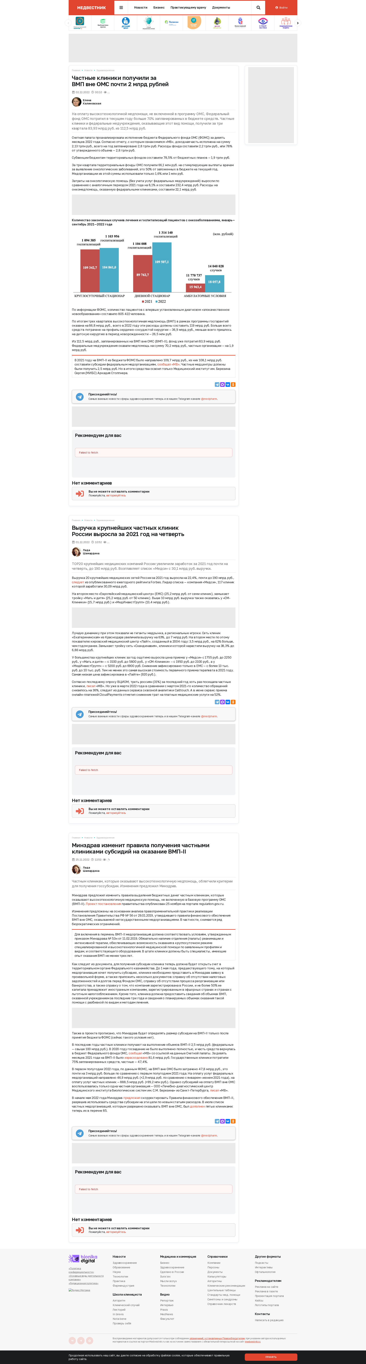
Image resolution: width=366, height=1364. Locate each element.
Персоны (213, 1267)
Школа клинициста (127, 1294)
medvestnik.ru (253, 1341)
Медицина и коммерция (178, 1256)
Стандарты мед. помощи (223, 1294)
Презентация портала (269, 1295)
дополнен (197, 1106)
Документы (221, 7)
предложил (131, 1098)
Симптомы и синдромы (222, 1299)
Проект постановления (103, 904)
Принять (271, 1357)
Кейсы (259, 1300)
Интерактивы (264, 1267)
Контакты (262, 1314)
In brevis (118, 1314)
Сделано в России (172, 1271)
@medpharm (209, 398)
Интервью (166, 1305)
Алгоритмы (214, 1281)
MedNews (166, 1314)
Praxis (164, 1309)
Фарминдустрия (123, 1285)
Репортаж (167, 1300)
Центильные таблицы (221, 1290)
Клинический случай (126, 1305)
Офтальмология (265, 1271)
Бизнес (159, 7)
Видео (165, 1294)
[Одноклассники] (233, 384)
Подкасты (261, 1263)
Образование (121, 1267)
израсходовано (136, 1057)
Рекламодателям (268, 1281)
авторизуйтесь (116, 495)
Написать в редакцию (269, 1320)
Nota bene (119, 1318)
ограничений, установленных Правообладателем (217, 1338)
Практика (119, 1281)
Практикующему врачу (188, 7)
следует (78, 582)
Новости (140, 7)
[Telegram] (217, 384)
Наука (117, 1271)
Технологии (120, 1276)
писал (91, 686)
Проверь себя (122, 1323)
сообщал (135, 1053)
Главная (76, 70)
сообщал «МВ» (168, 364)
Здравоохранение (105, 70)
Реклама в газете (266, 1291)
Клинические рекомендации (226, 1285)
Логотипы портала (267, 1305)
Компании (213, 1263)
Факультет (167, 1318)
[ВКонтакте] (228, 384)
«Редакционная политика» (83, 1283)
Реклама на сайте (267, 1287)
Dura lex (165, 1276)
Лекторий (119, 1309)
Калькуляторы (216, 1276)
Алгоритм (119, 1300)
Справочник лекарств (221, 1303)
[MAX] (222, 384)
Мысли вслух (168, 1281)
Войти (283, 7)
